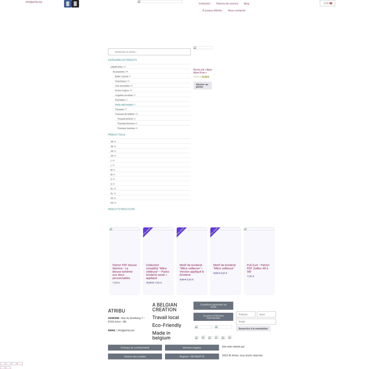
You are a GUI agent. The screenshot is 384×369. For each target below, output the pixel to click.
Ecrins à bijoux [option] (123, 90)
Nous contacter (237, 10)
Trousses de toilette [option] (126, 114)
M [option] (113, 170)
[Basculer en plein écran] (8, 363)
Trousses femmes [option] (127, 123)
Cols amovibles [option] (123, 85)
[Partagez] (14, 363)
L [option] (112, 160)
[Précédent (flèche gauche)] (2, 367)
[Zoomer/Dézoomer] (2, 363)
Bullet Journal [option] (122, 76)
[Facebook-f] (68, 4)
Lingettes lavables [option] (125, 95)
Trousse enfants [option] (126, 118)
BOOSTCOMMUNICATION (259, 346)
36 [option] (113, 141)
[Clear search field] (188, 51)
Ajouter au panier (202, 85)
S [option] (112, 179)
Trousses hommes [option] (127, 128)
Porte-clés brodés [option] (125, 104)
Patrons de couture (227, 3)
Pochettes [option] (121, 100)
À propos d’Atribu (212, 10)
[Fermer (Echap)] (20, 363)
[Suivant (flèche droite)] (8, 367)
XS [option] (113, 198)
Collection (204, 3)
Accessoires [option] (120, 71)
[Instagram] (75, 4)
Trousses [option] (120, 109)
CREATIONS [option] (118, 67)
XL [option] (113, 188)
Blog (246, 3)
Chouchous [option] (122, 81)
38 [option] (113, 151)
